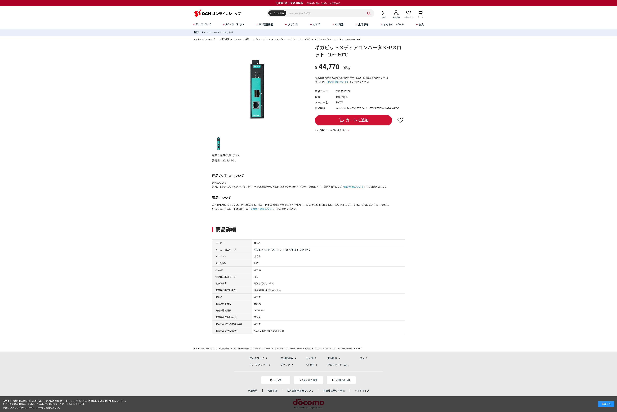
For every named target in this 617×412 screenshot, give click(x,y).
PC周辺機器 (266, 24)
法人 (421, 24)
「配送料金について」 (337, 81)
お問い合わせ (343, 380)
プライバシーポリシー (29, 407)
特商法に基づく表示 (334, 390)
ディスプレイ (203, 24)
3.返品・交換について (262, 208)
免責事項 (272, 390)
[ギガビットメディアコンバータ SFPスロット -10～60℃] (257, 89)
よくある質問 (310, 380)
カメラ (317, 24)
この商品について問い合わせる (330, 130)
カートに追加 (357, 120)
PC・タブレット (235, 24)
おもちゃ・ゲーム (393, 24)
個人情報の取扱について (300, 390)
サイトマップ (362, 390)
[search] (369, 13)
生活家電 (363, 24)
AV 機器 (310, 364)
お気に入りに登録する (400, 120)
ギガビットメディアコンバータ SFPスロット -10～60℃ (282, 249)
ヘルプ (277, 380)
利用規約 (253, 390)
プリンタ (293, 24)
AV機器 (339, 24)
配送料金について (354, 186)
